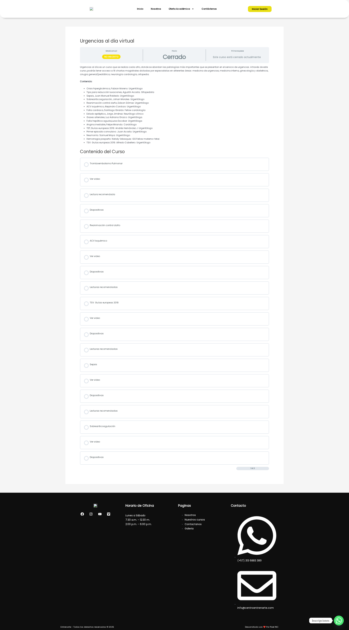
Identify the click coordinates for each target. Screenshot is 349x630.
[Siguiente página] (267, 468)
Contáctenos (209, 8)
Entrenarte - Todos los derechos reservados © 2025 (87, 626)
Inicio (140, 8)
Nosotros (156, 8)
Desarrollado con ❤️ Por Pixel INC (261, 626)
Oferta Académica (179, 8)
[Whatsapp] (339, 620)
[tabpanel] (174, 104)
